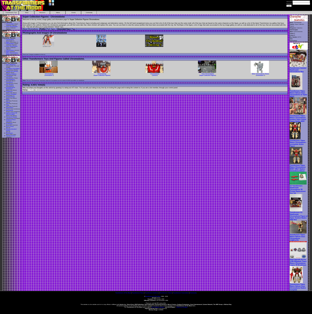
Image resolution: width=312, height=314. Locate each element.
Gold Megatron (10, 79)
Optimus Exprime (11, 74)
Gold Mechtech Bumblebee (10, 88)
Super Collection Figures (102, 75)
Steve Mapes (155, 307)
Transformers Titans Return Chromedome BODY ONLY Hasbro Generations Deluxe (298, 168)
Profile (42, 29)
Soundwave (9, 82)
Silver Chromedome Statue (260, 74)
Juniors (154, 75)
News (27, 12)
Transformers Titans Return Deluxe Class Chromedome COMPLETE (297, 237)
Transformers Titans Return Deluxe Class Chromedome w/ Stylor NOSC (298, 93)
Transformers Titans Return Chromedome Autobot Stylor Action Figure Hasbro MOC (298, 118)
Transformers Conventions (181, 292)
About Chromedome (31, 29)
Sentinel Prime (10, 97)
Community (89, 12)
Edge (7, 105)
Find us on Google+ (182, 307)
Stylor (8, 42)
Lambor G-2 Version (12, 71)
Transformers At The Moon (123, 292)
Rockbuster (9, 133)
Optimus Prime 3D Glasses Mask (11, 113)
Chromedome (49, 74)
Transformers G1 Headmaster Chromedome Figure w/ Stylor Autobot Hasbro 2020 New (299, 216)
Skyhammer (9, 107)
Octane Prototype (11, 94)
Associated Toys (64, 29)
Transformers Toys (11, 12)
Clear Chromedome (207, 74)
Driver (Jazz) (10, 126)
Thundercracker (11, 135)
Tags (73, 29)
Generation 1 (49, 75)
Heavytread (9, 110)
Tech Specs (51, 29)
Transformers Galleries (152, 292)
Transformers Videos (166, 292)
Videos (58, 12)
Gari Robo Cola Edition (13, 68)
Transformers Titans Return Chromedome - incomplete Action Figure (298, 143)
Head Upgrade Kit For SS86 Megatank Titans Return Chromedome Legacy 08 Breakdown (298, 262)
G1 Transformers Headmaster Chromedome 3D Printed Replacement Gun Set (298, 189)
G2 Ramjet (9, 123)
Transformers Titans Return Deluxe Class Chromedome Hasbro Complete (298, 287)
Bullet (8, 99)
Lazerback (9, 76)
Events (74, 12)
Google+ (162, 307)
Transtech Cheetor (11, 117)
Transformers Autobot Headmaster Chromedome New (298, 70)
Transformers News (138, 292)
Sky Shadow (10, 84)
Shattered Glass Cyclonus (11, 120)
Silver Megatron (10, 64)
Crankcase (9, 91)
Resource (42, 12)
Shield (8, 102)
